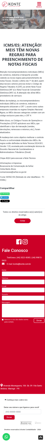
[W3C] (38, 423)
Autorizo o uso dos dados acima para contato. (16, 321)
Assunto (5, 294)
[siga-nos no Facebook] (19, 242)
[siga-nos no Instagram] (25, 242)
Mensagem (6, 302)
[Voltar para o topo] (40, 438)
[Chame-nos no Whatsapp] (6, 437)
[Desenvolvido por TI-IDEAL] (26, 423)
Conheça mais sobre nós (17, 400)
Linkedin (5, 197)
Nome (4, 270)
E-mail (4, 286)
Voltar (22, 221)
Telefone (5, 278)
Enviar (39, 320)
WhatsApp (5, 194)
